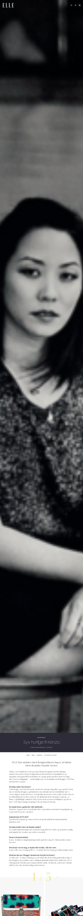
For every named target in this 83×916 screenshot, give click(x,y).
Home (28, 755)
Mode (33, 755)
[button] (57, 876)
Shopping (42, 737)
